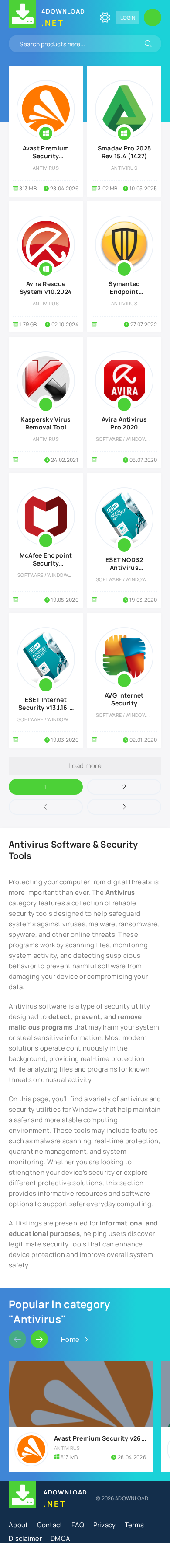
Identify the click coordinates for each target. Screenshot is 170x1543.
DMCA (60, 1538)
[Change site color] (105, 17)
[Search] (148, 43)
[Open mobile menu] (152, 17)
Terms (134, 1524)
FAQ (78, 1524)
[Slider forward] (39, 1339)
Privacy (104, 1524)
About (18, 1524)
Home (70, 1339)
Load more (85, 765)
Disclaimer (25, 1538)
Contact (50, 1524)
